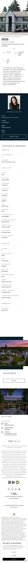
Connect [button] (14, 406)
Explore (14, 380)
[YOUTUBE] (19, 489)
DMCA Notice (14, 507)
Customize (14, 555)
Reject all (14, 552)
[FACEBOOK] (8, 489)
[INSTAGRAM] (12, 489)
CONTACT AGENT (14, 136)
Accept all (14, 559)
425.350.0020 (5, 122)
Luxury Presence (14, 498)
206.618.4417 (7, 429)
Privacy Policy (20, 505)
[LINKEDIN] (15, 489)
